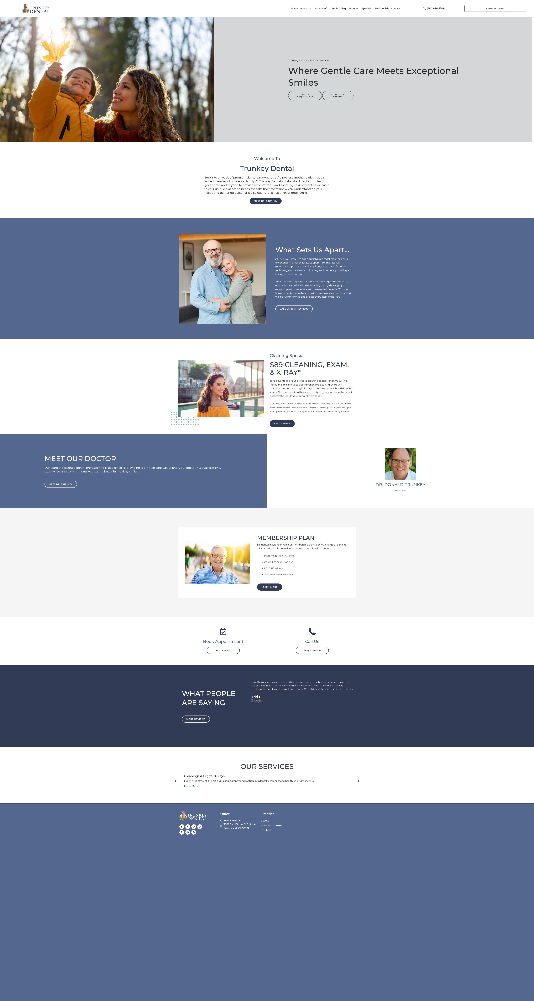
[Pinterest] (193, 832)
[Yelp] (181, 832)
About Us (305, 8)
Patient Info (321, 8)
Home (294, 8)
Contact (395, 8)
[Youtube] (187, 832)
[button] (175, 781)
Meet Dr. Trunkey (271, 825)
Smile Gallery (339, 8)
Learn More (191, 786)
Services (353, 8)
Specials (366, 8)
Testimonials (382, 8)
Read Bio (400, 490)
